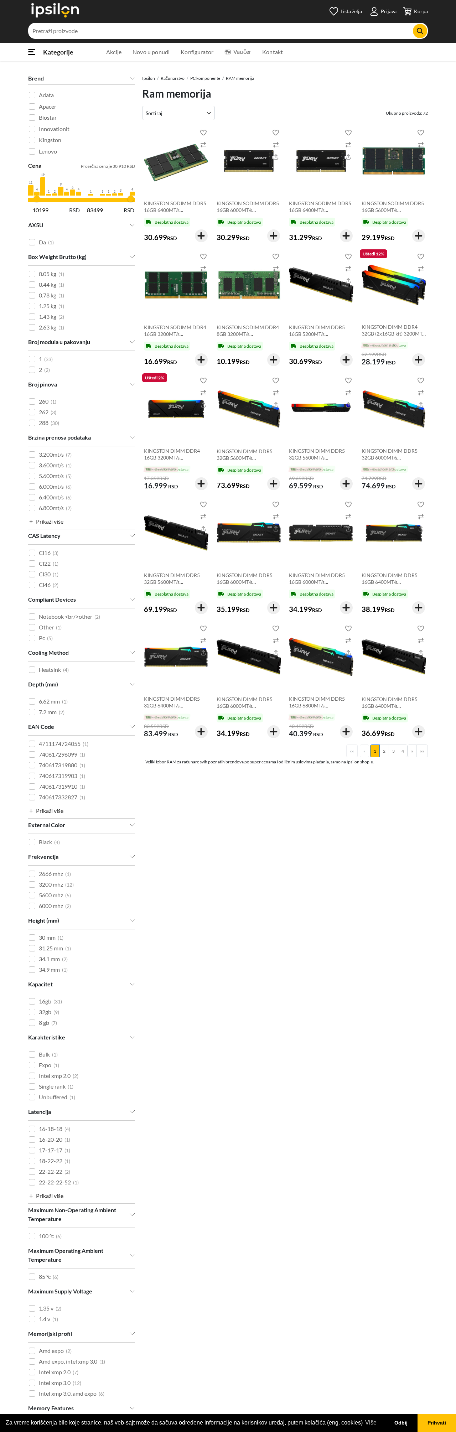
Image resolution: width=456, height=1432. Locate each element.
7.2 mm (51, 712)
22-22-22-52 (59, 1182)
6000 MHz (55, 905)
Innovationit (54, 128)
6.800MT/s (55, 507)
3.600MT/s (55, 465)
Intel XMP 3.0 (60, 1382)
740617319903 (62, 775)
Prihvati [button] (437, 1423)
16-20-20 (54, 1139)
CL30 (48, 574)
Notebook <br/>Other (69, 616)
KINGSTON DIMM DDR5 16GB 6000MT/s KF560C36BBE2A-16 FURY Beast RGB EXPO (247, 585)
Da (46, 242)
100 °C (50, 1236)
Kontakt (272, 51)
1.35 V (50, 1308)
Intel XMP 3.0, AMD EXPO (71, 1393)
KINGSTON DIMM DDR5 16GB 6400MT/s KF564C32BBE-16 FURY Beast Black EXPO (390, 709)
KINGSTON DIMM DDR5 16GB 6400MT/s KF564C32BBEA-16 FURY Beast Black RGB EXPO (391, 585)
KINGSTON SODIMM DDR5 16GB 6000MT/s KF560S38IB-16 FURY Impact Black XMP (248, 213)
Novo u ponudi (151, 51)
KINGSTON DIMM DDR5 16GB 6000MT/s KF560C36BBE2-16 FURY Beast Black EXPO (318, 585)
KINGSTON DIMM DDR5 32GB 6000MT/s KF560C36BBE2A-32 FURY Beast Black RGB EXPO (392, 461)
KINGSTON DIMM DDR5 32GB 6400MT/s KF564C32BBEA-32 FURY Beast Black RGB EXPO (173, 709)
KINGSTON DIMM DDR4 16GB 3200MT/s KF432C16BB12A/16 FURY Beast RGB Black (174, 461)
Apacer (47, 106)
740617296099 (62, 754)
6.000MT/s (55, 486)
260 (47, 401)
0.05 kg (51, 273)
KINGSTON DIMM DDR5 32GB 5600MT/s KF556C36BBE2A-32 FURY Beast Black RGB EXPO (247, 461)
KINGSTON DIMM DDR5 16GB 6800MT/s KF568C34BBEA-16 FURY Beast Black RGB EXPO (318, 709)
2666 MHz (55, 873)
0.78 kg (51, 295)
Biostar (48, 117)
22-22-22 (54, 1171)
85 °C (48, 1276)
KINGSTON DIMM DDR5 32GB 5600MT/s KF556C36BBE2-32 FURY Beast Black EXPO (173, 585)
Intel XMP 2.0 (58, 1075)
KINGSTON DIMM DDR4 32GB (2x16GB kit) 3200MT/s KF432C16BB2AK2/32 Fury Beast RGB (394, 337)
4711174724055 (63, 743)
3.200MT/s (55, 454)
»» (422, 751)
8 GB (48, 1022)
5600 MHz (55, 895)
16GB (50, 1001)
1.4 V (48, 1319)
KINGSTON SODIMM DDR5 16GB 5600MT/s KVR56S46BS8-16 (393, 210)
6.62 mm (53, 701)
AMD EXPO (55, 1350)
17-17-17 (54, 1150)
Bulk (48, 1054)
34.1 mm (53, 958)
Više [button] (371, 1423)
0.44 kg (51, 284)
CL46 (48, 584)
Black (49, 842)
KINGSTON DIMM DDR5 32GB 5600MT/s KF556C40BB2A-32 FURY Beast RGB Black (318, 461)
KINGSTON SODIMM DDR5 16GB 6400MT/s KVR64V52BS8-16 (175, 210)
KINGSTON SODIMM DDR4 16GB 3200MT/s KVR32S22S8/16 (175, 334)
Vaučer (242, 51)
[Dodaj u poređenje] (203, 144)
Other (50, 627)
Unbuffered (57, 1097)
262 (47, 412)
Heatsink (54, 669)
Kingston (50, 139)
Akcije (113, 51)
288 (49, 422)
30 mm (51, 937)
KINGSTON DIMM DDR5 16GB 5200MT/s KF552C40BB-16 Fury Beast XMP (320, 337)
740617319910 (62, 786)
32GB (49, 1011)
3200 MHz (56, 884)
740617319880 (62, 765)
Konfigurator (197, 51)
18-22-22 (54, 1160)
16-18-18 (54, 1128)
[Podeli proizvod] (203, 156)
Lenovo (48, 151)
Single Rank (56, 1086)
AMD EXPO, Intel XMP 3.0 (72, 1361)
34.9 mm (53, 969)
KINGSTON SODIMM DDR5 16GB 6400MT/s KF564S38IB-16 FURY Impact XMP (320, 213)
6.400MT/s (55, 497)
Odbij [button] (401, 1423)
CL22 (48, 563)
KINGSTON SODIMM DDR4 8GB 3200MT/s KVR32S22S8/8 (248, 334)
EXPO (49, 1065)
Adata (46, 95)
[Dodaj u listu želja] (203, 132)
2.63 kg (51, 327)
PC (46, 637)
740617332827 (62, 797)
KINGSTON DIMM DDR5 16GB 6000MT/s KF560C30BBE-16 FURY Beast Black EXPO (245, 709)
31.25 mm (55, 948)
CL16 (48, 552)
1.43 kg (51, 316)
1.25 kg (51, 305)
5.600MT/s (55, 475)
